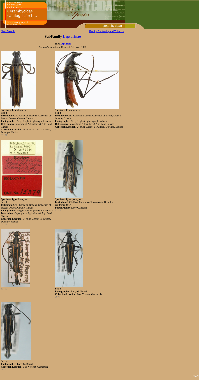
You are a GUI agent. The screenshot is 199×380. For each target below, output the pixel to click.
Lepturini (65, 43)
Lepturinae (72, 36)
